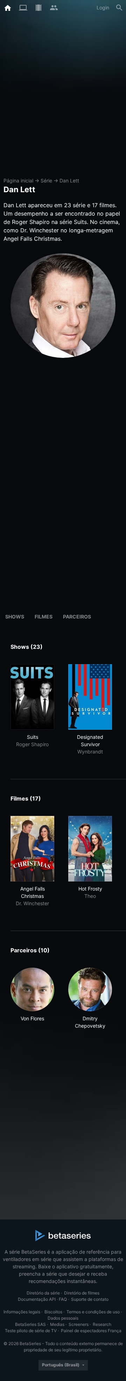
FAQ (63, 1299)
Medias (57, 1324)
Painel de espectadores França (91, 1330)
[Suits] (32, 697)
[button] (32, 998)
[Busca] (119, 7)
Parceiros (77, 617)
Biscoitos (53, 1311)
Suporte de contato (89, 1299)
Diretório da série (43, 1293)
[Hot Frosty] (90, 848)
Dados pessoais (63, 1318)
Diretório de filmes (81, 1293)
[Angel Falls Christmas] (32, 848)
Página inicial (18, 180)
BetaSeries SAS (30, 1324)
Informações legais (22, 1311)
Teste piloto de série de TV (31, 1330)
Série (46, 180)
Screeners (79, 1324)
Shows (14, 617)
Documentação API (37, 1299)
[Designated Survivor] (90, 697)
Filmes (43, 617)
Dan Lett (69, 180)
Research (102, 1324)
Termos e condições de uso (93, 1311)
